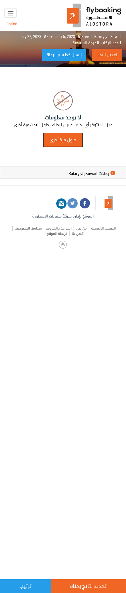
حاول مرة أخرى (63, 139)
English (12, 24)
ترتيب (25, 586)
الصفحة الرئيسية (103, 228)
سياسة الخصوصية (28, 228)
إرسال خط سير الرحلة (64, 54)
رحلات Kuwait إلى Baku (89, 173)
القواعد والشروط (58, 228)
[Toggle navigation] (10, 13)
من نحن (81, 228)
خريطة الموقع (57, 234)
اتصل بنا (78, 234)
